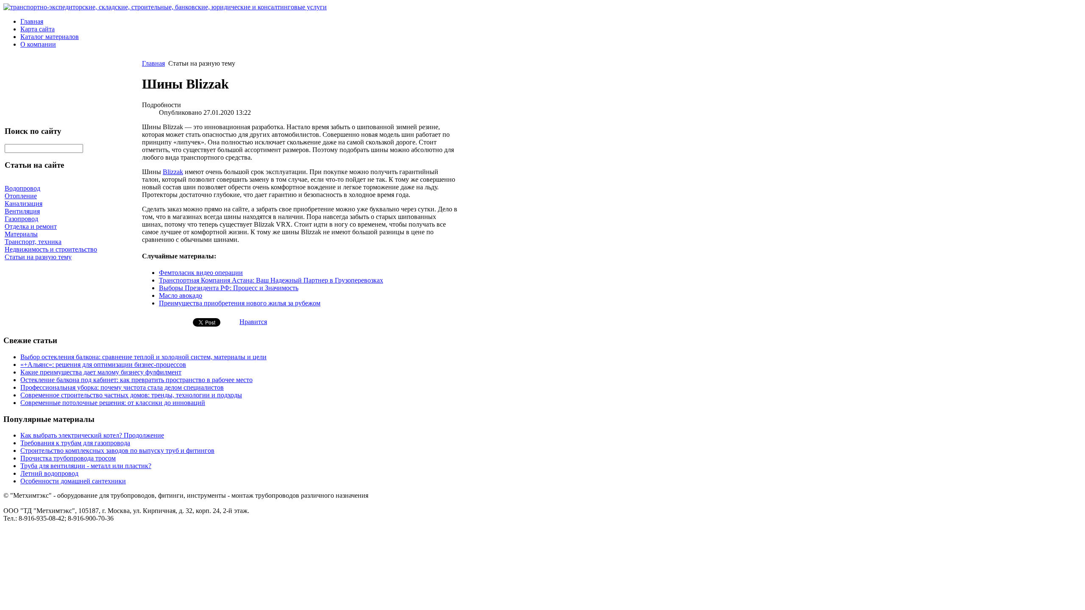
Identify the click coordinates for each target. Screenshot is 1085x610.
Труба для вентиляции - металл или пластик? (85, 465)
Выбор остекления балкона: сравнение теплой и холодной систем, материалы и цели (143, 356)
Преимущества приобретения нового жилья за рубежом (239, 303)
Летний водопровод (49, 473)
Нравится (253, 321)
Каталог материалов (49, 36)
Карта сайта (37, 29)
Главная (31, 21)
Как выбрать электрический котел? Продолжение (92, 435)
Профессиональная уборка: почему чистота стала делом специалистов (122, 387)
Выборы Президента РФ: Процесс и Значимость (228, 287)
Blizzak (173, 171)
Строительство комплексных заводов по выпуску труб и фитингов (117, 450)
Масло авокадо (180, 295)
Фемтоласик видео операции (201, 272)
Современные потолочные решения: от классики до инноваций (112, 402)
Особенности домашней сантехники (73, 481)
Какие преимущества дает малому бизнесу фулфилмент (100, 372)
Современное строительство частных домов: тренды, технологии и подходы (131, 395)
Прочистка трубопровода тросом (68, 458)
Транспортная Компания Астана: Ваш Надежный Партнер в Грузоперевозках (271, 280)
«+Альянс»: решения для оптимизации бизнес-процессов (103, 364)
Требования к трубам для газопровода (75, 442)
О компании (38, 44)
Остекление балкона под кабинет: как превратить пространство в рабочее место (136, 379)
